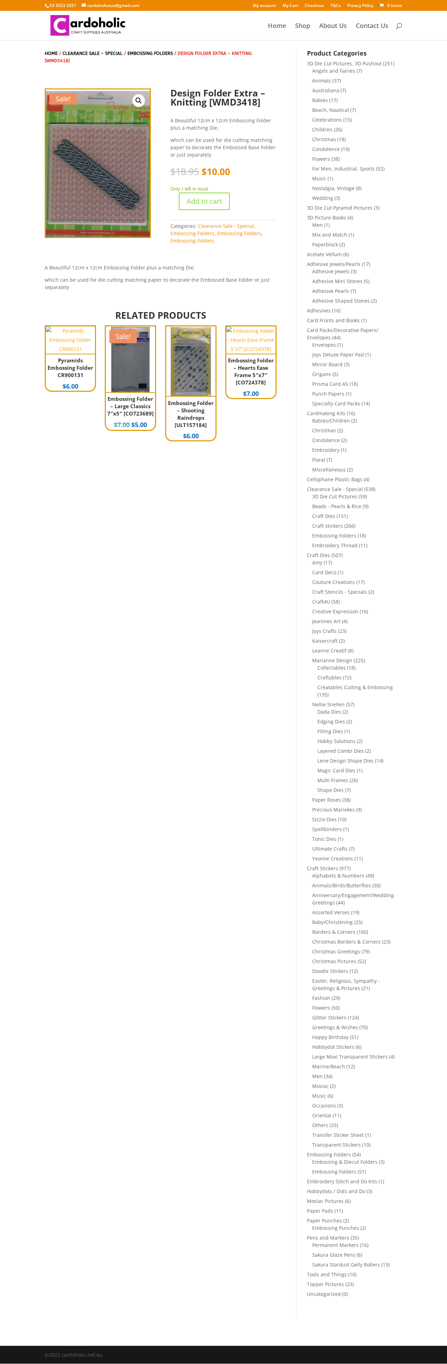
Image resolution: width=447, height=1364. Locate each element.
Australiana (325, 90)
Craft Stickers (322, 868)
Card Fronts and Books (333, 320)
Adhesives (319, 310)
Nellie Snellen (328, 704)
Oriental (321, 1115)
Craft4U (321, 601)
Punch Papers (328, 393)
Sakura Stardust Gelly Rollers (346, 1264)
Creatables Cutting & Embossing (355, 687)
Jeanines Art (326, 621)
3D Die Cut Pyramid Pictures (340, 207)
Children (322, 129)
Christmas (324, 139)
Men (317, 225)
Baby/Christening (332, 922)
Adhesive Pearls (330, 291)
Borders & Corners (334, 932)
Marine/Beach (328, 1066)
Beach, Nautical (330, 110)
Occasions (324, 1105)
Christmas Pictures (334, 961)
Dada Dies (329, 711)
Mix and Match (329, 234)
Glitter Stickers (329, 1017)
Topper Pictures (325, 1284)
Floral (318, 459)
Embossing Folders (150, 53)
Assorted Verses (331, 912)
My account (264, 5)
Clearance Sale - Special (93, 53)
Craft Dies (323, 516)
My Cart (290, 5)
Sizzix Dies (324, 819)
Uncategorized (324, 1294)
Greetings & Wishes (335, 1027)
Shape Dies (330, 790)
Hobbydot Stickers (333, 1047)
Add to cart (204, 201)
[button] (138, 100)
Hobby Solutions (336, 741)
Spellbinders (327, 829)
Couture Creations (333, 582)
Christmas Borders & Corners (346, 941)
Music (319, 178)
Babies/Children (331, 420)
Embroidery (325, 450)
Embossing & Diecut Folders (345, 1162)
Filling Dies (330, 731)
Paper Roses (326, 799)
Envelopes (324, 344)
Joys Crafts (324, 631)
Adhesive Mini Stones (337, 281)
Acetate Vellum (324, 254)
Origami (321, 374)
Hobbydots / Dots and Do (336, 1191)
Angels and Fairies (333, 70)
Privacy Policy (360, 5)
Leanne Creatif (329, 650)
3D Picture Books (326, 217)
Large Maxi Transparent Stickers (350, 1056)
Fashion (321, 998)
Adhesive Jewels (331, 271)
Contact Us (372, 26)
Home (277, 26)
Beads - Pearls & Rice (336, 506)
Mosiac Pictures (325, 1201)
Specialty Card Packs (336, 403)
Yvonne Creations (332, 858)
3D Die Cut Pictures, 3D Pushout (344, 63)
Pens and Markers (328, 1237)
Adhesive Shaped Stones (341, 300)
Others (320, 1125)
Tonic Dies (324, 839)
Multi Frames (332, 780)
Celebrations (327, 119)
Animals (321, 80)
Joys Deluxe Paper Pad (338, 354)
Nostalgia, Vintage (333, 188)
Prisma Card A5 (330, 384)
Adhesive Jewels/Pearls (333, 264)
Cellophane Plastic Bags (334, 479)
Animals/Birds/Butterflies (341, 885)
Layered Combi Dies (340, 751)
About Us (333, 26)
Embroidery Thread (335, 545)
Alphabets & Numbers (338, 875)
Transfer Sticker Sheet (338, 1135)
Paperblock (325, 244)
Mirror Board (327, 364)
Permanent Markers (335, 1245)
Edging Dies (331, 721)
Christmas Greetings (336, 951)
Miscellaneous (329, 469)
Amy (317, 562)
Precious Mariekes (333, 809)
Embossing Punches (335, 1228)
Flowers (321, 159)
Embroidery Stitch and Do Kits (342, 1181)
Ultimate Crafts (329, 848)
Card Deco (324, 572)
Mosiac (320, 1086)
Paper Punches (324, 1220)
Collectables (331, 667)
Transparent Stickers (336, 1144)
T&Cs (335, 5)
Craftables (329, 677)
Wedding (322, 198)
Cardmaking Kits (326, 413)
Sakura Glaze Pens (333, 1254)
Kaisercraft (325, 640)
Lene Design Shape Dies (345, 760)
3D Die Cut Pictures (334, 496)
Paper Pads (320, 1210)
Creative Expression (335, 611)
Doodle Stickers (330, 971)
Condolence (326, 149)
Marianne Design (332, 660)
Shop (302, 26)
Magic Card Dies (336, 770)
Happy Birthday (330, 1037)
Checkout (314, 5)
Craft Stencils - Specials (339, 592)
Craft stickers (327, 525)
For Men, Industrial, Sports (343, 168)
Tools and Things (327, 1274)
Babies (320, 100)
